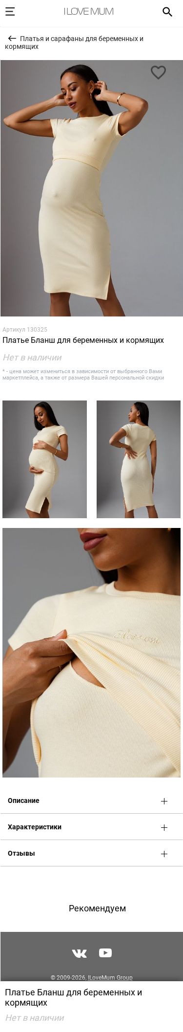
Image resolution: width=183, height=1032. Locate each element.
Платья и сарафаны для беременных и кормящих (74, 42)
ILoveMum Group (110, 977)
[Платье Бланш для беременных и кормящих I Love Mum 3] (139, 459)
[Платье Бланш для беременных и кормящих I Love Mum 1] (91, 188)
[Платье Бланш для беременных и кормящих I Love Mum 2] (44, 459)
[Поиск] (164, 11)
